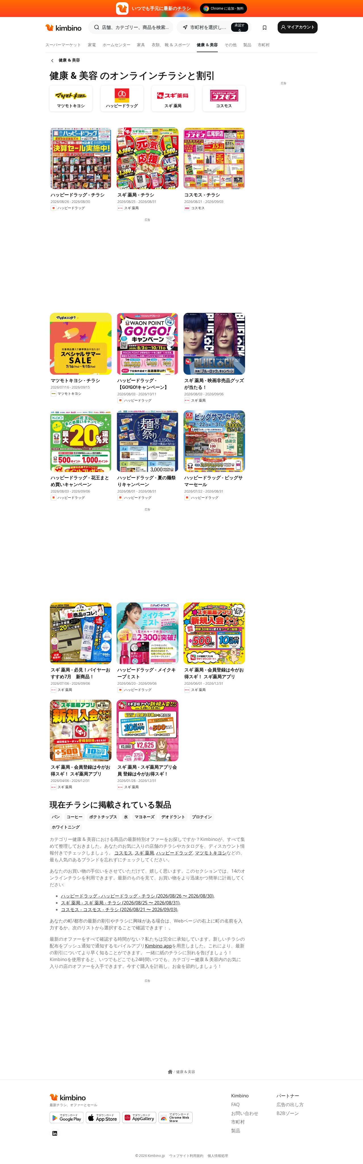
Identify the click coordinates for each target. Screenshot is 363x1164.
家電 (92, 44)
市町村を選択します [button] (209, 27)
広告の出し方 (290, 1104)
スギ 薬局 (144, 853)
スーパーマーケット (63, 44)
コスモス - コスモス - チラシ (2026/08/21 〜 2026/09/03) (119, 909)
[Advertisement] (152, 261)
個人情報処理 (218, 1155)
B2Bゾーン (288, 1113)
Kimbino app (158, 946)
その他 (231, 44)
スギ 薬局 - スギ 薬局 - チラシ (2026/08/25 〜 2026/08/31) (120, 903)
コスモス (123, 853)
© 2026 (150, 1155)
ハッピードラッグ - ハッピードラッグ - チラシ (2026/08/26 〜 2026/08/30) (137, 896)
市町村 (264, 44)
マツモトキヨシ (211, 853)
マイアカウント (300, 27)
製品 (247, 44)
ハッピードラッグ (174, 853)
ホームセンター (116, 44)
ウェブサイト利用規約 (186, 1155)
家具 (141, 44)
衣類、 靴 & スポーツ (171, 44)
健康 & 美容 (207, 44)
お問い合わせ (244, 1113)
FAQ (235, 1104)
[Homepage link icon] (170, 1072)
